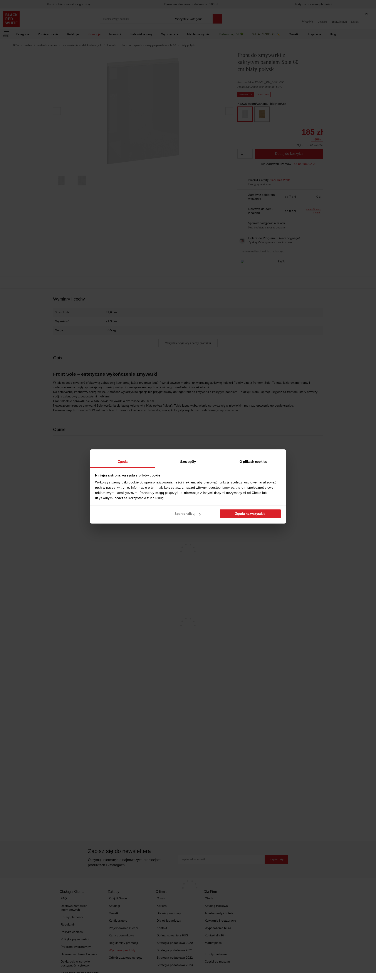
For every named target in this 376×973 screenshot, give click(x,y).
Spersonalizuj (185, 514)
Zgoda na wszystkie (250, 514)
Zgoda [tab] (123, 461)
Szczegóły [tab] (188, 461)
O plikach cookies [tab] (253, 461)
